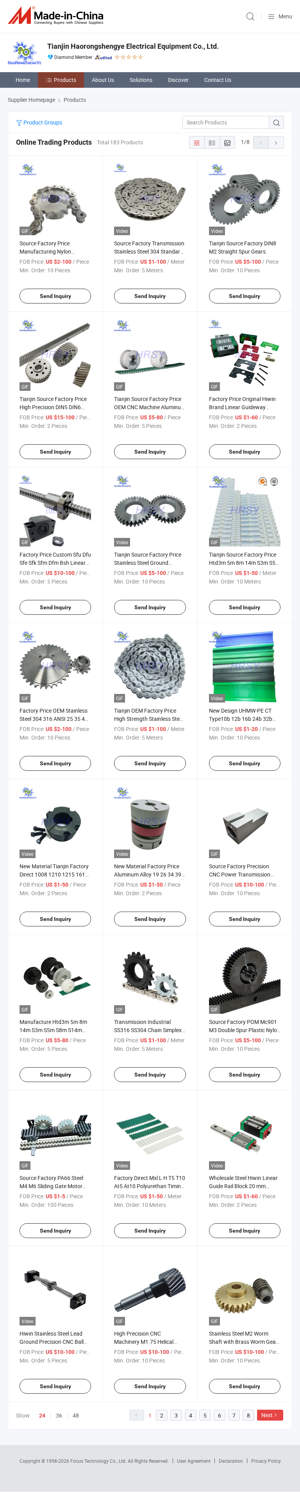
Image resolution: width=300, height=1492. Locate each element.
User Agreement (194, 1461)
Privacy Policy (266, 1461)
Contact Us (217, 79)
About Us (103, 79)
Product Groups (42, 122)
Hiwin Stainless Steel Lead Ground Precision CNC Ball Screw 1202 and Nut (52, 1342)
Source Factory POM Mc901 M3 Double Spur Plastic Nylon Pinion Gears (244, 1030)
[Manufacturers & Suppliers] (57, 15)
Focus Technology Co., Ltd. (99, 1461)
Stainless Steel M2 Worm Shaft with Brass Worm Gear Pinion (243, 1342)
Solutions (141, 79)
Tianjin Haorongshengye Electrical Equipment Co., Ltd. (133, 46)
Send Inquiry (55, 296)
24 (42, 1415)
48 (76, 1415)
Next (267, 1415)
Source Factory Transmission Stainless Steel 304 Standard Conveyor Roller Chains (149, 251)
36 (59, 1415)
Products (65, 79)
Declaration (231, 1461)
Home (23, 79)
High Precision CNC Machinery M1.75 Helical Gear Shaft (143, 1342)
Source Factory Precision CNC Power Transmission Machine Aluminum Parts (239, 874)
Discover (178, 79)
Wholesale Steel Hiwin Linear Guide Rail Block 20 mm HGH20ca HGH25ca (243, 1186)
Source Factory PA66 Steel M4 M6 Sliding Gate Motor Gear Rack (51, 1186)
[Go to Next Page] (276, 142)
